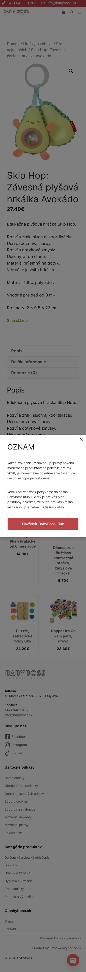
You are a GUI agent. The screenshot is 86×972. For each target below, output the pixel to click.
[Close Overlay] (81, 439)
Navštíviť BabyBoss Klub (43, 524)
